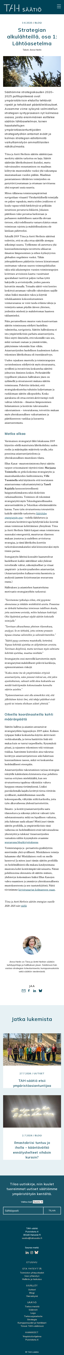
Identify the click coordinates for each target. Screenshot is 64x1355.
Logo (33, 1313)
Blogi (38, 22)
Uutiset (32, 1289)
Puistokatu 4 (32, 1339)
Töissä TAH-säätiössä (32, 1326)
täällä (24, 906)
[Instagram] (32, 1252)
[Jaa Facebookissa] (29, 991)
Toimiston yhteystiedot (32, 1272)
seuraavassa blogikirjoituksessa (21, 842)
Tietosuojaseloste (33, 1316)
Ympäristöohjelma (32, 1336)
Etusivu (32, 1262)
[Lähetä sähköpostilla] (23, 991)
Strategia (32, 1319)
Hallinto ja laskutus (32, 1279)
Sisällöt (32, 1285)
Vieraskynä (32, 1296)
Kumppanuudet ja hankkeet (32, 1322)
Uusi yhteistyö (32, 1276)
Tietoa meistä (32, 1306)
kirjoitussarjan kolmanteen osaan (36, 890)
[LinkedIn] (27, 1252)
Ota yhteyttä (32, 1268)
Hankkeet (32, 1332)
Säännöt (33, 1309)
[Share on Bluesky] (40, 991)
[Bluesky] (37, 1252)
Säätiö (32, 1302)
